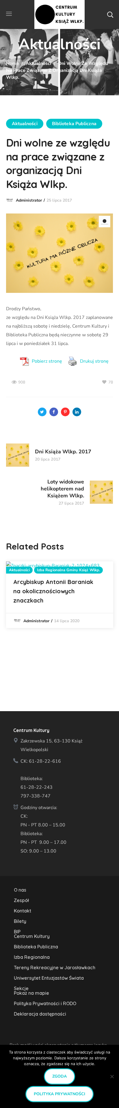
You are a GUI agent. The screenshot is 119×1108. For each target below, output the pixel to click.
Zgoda (59, 1076)
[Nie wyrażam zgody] (112, 1076)
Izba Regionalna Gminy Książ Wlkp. (68, 570)
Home (12, 63)
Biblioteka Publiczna (74, 124)
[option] (60, 594)
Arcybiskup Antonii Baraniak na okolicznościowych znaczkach (53, 591)
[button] (110, 14)
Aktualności (38, 63)
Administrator (29, 200)
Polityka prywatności (59, 1094)
